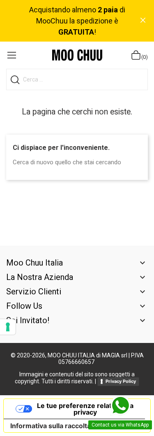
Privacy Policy (121, 381)
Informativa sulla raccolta (50, 426)
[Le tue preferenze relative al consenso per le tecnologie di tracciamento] (8, 327)
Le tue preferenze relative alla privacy (85, 408)
